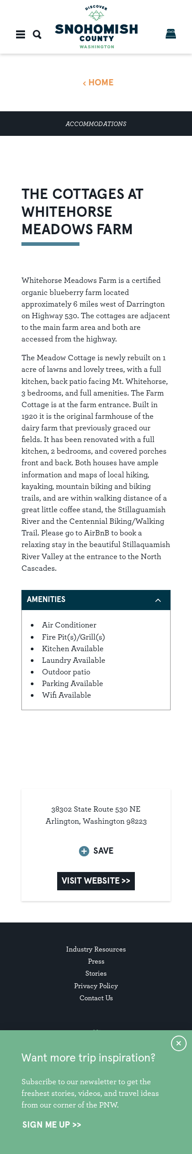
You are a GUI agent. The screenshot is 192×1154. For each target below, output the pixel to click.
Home (100, 82)
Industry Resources (96, 949)
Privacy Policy (96, 985)
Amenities (46, 600)
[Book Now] (171, 34)
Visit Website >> (96, 880)
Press (96, 961)
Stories (96, 973)
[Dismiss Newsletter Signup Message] (179, 1043)
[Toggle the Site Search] (37, 34)
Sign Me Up (46, 1124)
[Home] (96, 26)
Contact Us (96, 998)
